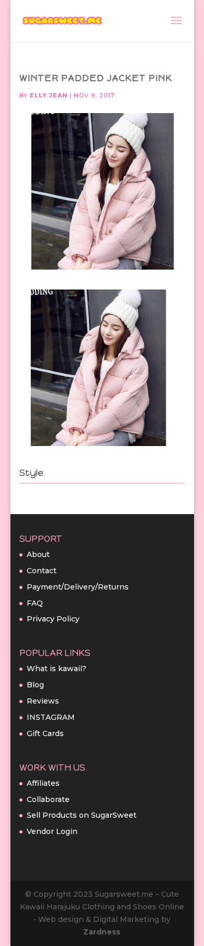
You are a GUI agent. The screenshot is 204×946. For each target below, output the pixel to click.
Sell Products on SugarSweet (82, 815)
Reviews (43, 701)
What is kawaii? (56, 668)
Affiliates (43, 783)
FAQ (35, 603)
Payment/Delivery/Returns (78, 587)
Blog (35, 684)
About (38, 554)
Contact (41, 570)
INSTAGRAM (51, 717)
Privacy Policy (53, 619)
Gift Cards (45, 733)
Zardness (101, 932)
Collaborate (48, 799)
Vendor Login (52, 831)
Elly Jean (48, 95)
